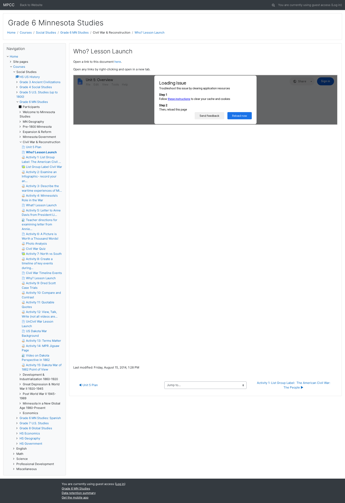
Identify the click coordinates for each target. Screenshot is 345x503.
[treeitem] (34, 56)
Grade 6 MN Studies (74, 32)
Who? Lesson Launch (150, 32)
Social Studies (46, 32)
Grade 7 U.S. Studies (34, 423)
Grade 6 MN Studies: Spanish (40, 418)
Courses (26, 32)
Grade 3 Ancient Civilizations (40, 82)
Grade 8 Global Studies (36, 428)
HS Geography (30, 438)
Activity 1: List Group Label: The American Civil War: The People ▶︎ (294, 385)
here (117, 62)
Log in (336, 5)
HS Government (31, 443)
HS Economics (30, 433)
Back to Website (31, 5)
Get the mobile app (75, 497)
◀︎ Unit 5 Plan (88, 385)
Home (11, 32)
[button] (273, 4)
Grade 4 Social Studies (36, 87)
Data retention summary (79, 493)
